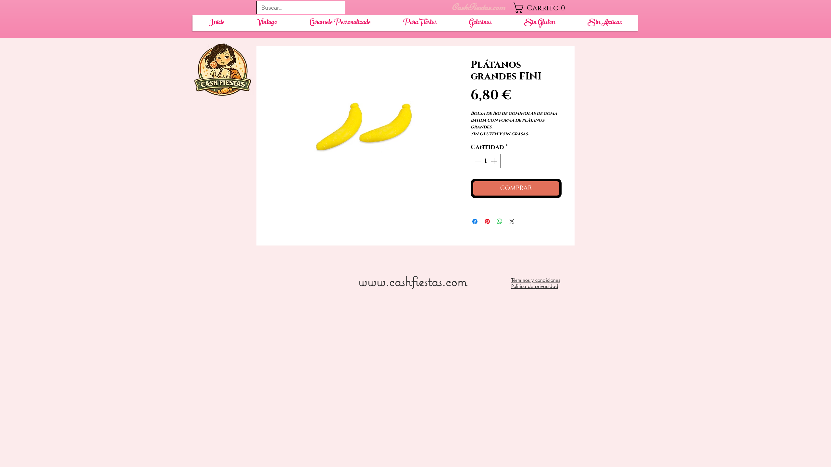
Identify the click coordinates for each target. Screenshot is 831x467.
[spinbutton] (485, 161)
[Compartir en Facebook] (475, 221)
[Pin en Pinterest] (487, 221)
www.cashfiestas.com (412, 281)
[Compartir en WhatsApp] (499, 221)
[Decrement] (477, 161)
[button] (544, 8)
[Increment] (494, 161)
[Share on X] (512, 221)
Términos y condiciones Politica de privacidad (535, 283)
